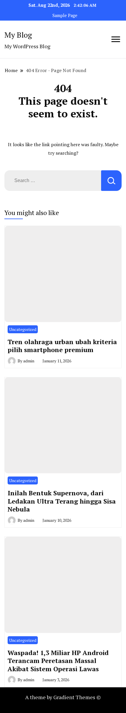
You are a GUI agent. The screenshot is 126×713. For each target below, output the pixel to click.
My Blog (18, 35)
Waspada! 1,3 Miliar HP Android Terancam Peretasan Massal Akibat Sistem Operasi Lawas (58, 660)
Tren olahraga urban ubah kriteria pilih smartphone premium (62, 345)
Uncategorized (22, 329)
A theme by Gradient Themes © (63, 697)
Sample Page (64, 15)
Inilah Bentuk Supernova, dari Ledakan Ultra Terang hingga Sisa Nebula (62, 501)
